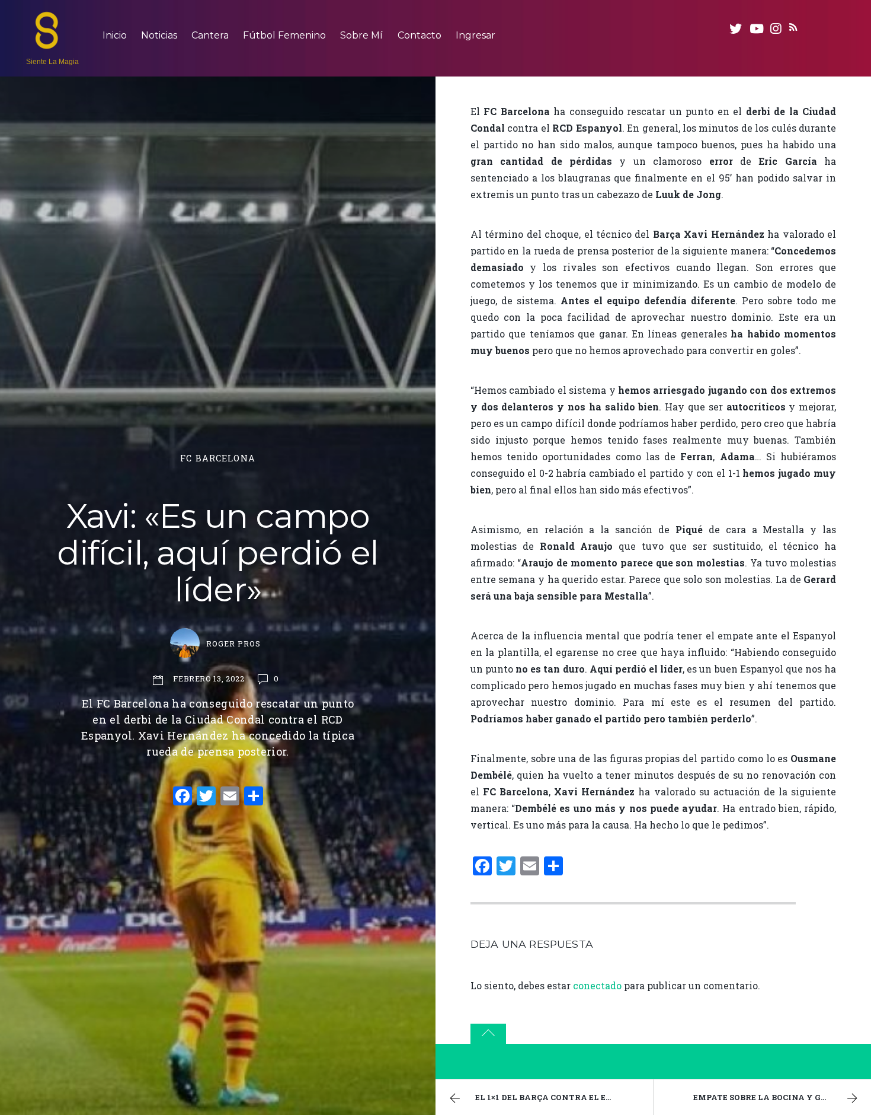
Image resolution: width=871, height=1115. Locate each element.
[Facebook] (182, 797)
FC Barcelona (217, 458)
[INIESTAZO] (47, 43)
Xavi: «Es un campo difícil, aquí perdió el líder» (218, 552)
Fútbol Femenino (284, 35)
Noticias (159, 35)
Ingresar (475, 35)
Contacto (419, 35)
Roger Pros (233, 643)
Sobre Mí (361, 35)
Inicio (115, 35)
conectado (597, 985)
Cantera (210, 35)
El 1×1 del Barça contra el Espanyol (560, 1097)
